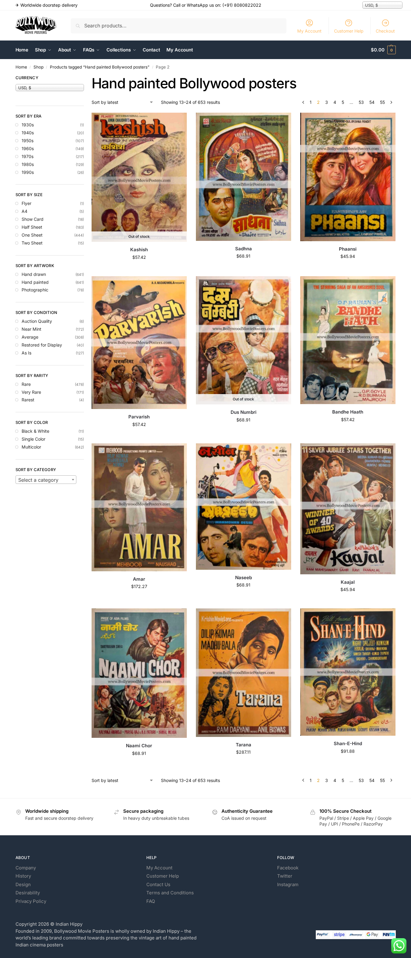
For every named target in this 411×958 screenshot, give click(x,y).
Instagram (287, 884)
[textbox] (46, 480)
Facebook (287, 868)
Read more (139, 270)
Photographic (35, 289)
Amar (139, 579)
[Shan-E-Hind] (347, 672)
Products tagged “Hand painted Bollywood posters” (99, 67)
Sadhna (243, 249)
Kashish (139, 249)
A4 (24, 211)
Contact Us (158, 884)
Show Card (33, 219)
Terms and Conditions (170, 893)
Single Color (33, 439)
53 (361, 102)
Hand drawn (34, 274)
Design (23, 884)
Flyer (26, 203)
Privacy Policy (31, 901)
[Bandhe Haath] (347, 340)
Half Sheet (32, 227)
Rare (26, 384)
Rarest (28, 399)
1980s (28, 164)
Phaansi (348, 249)
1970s (27, 156)
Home (21, 67)
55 (382, 102)
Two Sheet (32, 242)
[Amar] (139, 507)
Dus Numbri (243, 412)
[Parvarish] (139, 342)
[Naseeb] (243, 506)
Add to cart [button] (243, 268)
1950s (27, 140)
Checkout (385, 30)
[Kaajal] (347, 508)
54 (371, 102)
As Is (26, 352)
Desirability (28, 893)
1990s (28, 172)
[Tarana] (243, 672)
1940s (28, 132)
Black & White (35, 431)
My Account (309, 30)
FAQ (150, 901)
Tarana (243, 745)
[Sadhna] (243, 177)
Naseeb (243, 577)
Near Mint (31, 329)
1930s (28, 124)
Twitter (284, 876)
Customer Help (349, 30)
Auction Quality (37, 321)
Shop (38, 67)
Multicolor (31, 446)
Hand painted (35, 282)
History (23, 876)
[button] (383, 50)
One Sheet (32, 235)
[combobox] (46, 479)
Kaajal (348, 582)
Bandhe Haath (347, 412)
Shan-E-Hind (348, 743)
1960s (28, 148)
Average (30, 337)
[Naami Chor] (139, 673)
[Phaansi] (347, 177)
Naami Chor (139, 745)
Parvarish (139, 417)
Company (26, 868)
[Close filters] (86, 78)
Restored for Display (42, 344)
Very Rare (31, 392)
